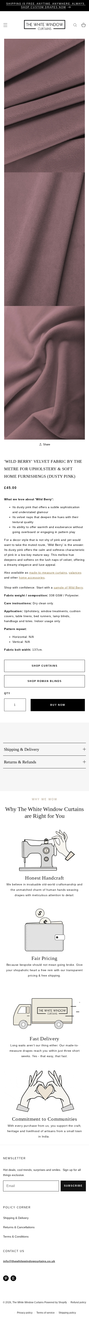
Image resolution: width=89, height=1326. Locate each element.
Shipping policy (67, 1312)
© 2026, (7, 1302)
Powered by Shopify (55, 1302)
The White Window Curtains (28, 1302)
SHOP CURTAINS (45, 665)
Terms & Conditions (16, 1236)
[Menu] (5, 25)
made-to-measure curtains (48, 572)
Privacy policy (24, 1312)
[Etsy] (13, 1278)
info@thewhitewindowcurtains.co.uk (29, 1261)
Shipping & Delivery (16, 1218)
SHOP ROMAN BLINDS (45, 681)
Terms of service (45, 1312)
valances (75, 572)
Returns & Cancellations (19, 1227)
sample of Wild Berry (68, 587)
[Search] (75, 25)
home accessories (32, 577)
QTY (7, 693)
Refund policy (78, 1302)
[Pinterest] (6, 1278)
